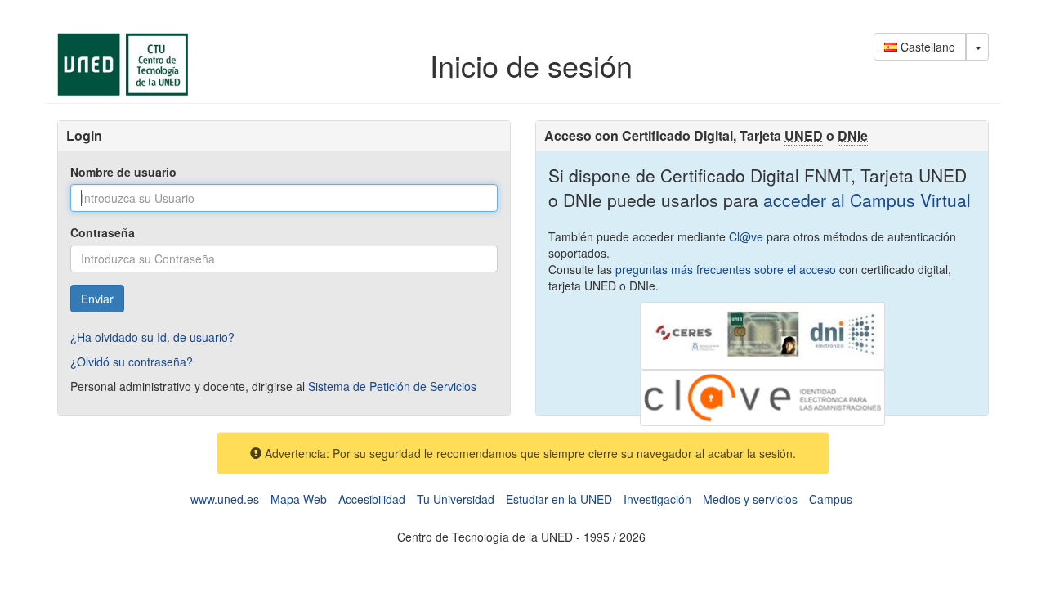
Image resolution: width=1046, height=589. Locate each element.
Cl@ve (746, 236)
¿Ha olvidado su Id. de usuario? (152, 337)
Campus (830, 499)
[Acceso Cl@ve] (762, 396)
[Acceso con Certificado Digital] (762, 334)
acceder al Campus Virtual (864, 199)
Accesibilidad (371, 499)
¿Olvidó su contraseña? (131, 361)
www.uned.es (224, 499)
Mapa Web (298, 499)
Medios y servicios (750, 499)
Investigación (657, 499)
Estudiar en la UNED (559, 499)
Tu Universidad (455, 499)
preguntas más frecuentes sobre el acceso (725, 269)
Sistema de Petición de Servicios (392, 386)
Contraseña (102, 232)
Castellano (926, 46)
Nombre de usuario (123, 172)
